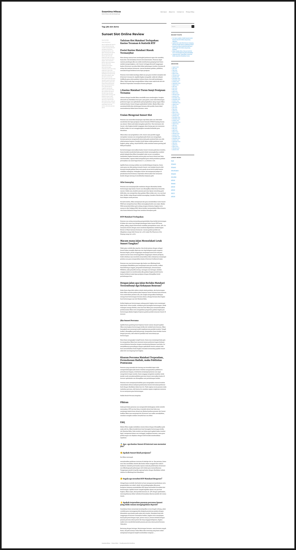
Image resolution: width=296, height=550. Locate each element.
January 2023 (175, 135)
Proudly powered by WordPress (127, 543)
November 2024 (176, 99)
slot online (173, 177)
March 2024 (175, 112)
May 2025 (174, 89)
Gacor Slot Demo (106, 42)
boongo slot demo (106, 51)
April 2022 (174, 144)
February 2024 (175, 114)
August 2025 (175, 85)
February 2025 (175, 94)
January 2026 (175, 76)
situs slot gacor (175, 170)
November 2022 (176, 138)
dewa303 (173, 183)
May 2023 (174, 128)
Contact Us (180, 12)
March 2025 (175, 93)
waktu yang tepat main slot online (108, 104)
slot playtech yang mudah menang (108, 96)
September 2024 (176, 102)
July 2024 (174, 106)
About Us (172, 12)
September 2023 (176, 122)
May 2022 (174, 143)
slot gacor (173, 164)
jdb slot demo (108, 86)
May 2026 (174, 70)
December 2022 (176, 136)
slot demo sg (105, 93)
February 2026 (176, 75)
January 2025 (175, 96)
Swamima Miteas (111, 11)
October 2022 (175, 140)
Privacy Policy (190, 12)
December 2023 (176, 117)
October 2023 (175, 120)
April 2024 (174, 110)
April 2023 (174, 130)
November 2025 (176, 80)
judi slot (173, 180)
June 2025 (174, 88)
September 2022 (176, 141)
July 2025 (174, 86)
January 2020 (175, 149)
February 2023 (175, 133)
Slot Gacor (163, 12)
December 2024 (176, 98)
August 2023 (175, 123)
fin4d (172, 160)
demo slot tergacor (106, 75)
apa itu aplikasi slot (106, 44)
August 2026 (175, 67)
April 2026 (175, 72)
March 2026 (175, 73)
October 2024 (175, 101)
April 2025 (174, 91)
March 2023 (175, 132)
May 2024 (174, 109)
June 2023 (174, 127)
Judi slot (173, 196)
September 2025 (176, 83)
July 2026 (174, 68)
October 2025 (175, 81)
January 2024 (175, 115)
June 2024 (174, 107)
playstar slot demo (109, 91)
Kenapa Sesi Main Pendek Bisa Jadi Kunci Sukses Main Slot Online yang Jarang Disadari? (182, 48)
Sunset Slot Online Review (123, 34)
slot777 (173, 193)
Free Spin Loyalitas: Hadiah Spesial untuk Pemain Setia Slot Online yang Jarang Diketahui (182, 39)
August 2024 (175, 104)
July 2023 (174, 125)
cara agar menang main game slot (108, 52)
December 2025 (176, 78)
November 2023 (176, 119)
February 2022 (175, 148)
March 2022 (175, 146)
